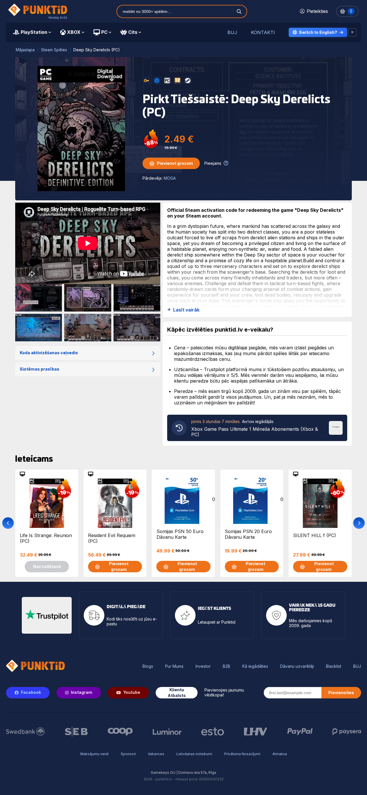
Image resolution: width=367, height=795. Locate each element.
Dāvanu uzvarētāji (297, 666)
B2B (226, 666)
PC (104, 32)
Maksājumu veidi (94, 754)
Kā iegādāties (255, 666)
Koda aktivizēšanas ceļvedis (49, 352)
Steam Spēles (54, 49)
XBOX (74, 32)
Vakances (156, 754)
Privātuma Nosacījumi (242, 754)
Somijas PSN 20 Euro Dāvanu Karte (248, 534)
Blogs (147, 666)
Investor (203, 666)
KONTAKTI (263, 32)
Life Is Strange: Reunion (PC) (46, 538)
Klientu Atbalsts (177, 692)
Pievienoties (341, 692)
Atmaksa (279, 754)
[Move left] (8, 523)
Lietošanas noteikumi (194, 754)
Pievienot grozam (175, 163)
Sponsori (128, 754)
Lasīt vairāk (186, 310)
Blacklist (333, 666)
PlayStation (34, 32)
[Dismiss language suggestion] (352, 32)
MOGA (170, 178)
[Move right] (359, 523)
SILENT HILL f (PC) (314, 535)
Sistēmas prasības (39, 369)
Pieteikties (317, 11)
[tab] (32, 32)
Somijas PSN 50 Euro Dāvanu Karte (180, 534)
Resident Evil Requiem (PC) (111, 538)
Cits (132, 32)
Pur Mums (174, 666)
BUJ (232, 32)
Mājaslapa (25, 49)
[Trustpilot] (335, 427)
